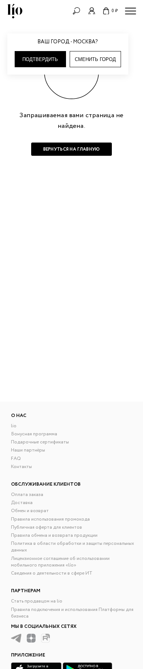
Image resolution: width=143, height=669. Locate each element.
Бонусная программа (34, 434)
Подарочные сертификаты (40, 442)
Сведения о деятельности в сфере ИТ (51, 573)
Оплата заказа (27, 494)
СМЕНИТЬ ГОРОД (95, 59)
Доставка (22, 502)
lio (13, 425)
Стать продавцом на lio (36, 601)
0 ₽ (114, 11)
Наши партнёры (28, 450)
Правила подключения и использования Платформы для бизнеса (72, 613)
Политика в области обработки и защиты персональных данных (72, 547)
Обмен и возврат (30, 510)
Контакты (21, 466)
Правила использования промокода (50, 519)
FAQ (16, 458)
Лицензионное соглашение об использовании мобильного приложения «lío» (60, 562)
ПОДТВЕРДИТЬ (40, 59)
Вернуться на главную (71, 149)
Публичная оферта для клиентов (46, 527)
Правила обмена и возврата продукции (54, 535)
